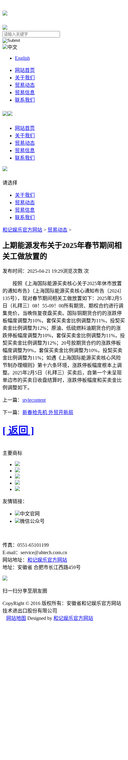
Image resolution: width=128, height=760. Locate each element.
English (22, 58)
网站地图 (16, 618)
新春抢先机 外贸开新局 (47, 412)
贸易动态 (25, 85)
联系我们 (25, 100)
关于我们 (25, 77)
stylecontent (34, 400)
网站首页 (25, 70)
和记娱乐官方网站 (22, 229)
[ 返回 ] (18, 430)
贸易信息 (25, 92)
